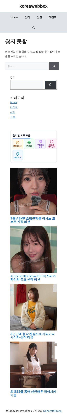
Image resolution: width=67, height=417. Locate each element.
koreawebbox (33, 6)
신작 (27, 17)
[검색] (54, 66)
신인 (39, 17)
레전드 (53, 17)
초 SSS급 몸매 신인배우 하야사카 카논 (33, 393)
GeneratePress (52, 411)
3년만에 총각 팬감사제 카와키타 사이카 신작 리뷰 (32, 335)
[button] (33, 27)
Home (14, 17)
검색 (12, 77)
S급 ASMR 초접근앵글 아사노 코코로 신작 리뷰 (32, 220)
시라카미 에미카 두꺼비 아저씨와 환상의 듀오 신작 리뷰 (33, 277)
